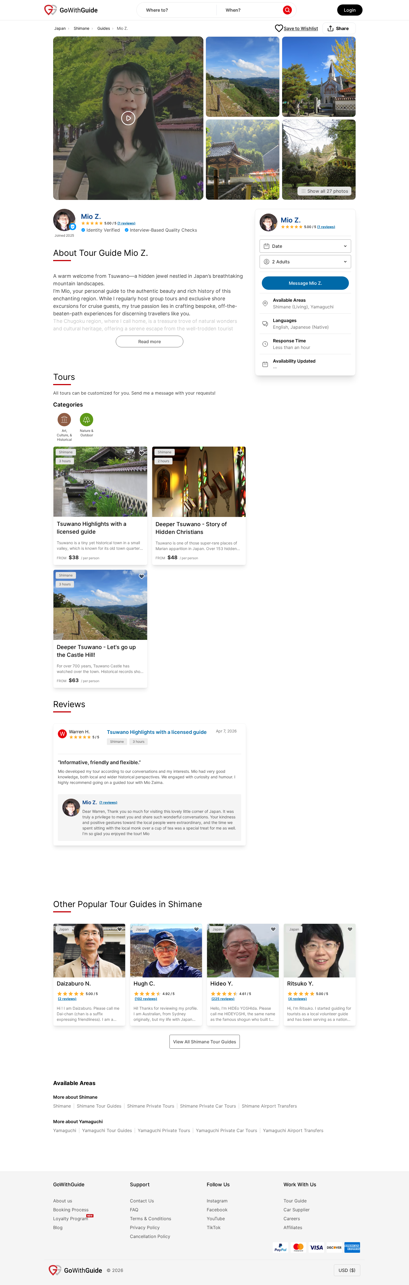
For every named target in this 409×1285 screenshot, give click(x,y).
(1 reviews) (108, 802)
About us (62, 1201)
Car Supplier (297, 1209)
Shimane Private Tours (150, 1106)
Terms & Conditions (150, 1218)
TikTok (214, 1227)
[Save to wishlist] (141, 453)
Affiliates (293, 1227)
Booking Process (70, 1209)
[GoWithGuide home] (71, 10)
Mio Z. (305, 283)
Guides (103, 28)
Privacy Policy (145, 1227)
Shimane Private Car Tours (208, 1106)
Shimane (81, 28)
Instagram (217, 1201)
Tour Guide (295, 1201)
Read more (149, 341)
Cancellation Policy (150, 1236)
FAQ (134, 1209)
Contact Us (142, 1201)
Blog (58, 1227)
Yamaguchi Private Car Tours (226, 1130)
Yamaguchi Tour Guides (107, 1130)
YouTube (216, 1218)
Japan (60, 28)
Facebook (217, 1209)
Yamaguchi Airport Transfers (293, 1130)
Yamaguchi (64, 1130)
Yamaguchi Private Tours (164, 1130)
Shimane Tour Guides (99, 1106)
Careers (292, 1218)
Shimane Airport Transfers (269, 1106)
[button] (128, 118)
